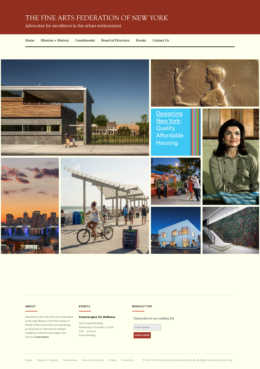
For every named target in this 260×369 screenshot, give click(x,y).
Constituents (85, 40)
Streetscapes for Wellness (97, 317)
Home (29, 40)
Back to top (226, 360)
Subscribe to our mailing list (154, 318)
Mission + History (55, 40)
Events (141, 40)
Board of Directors (115, 40)
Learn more (42, 336)
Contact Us (160, 40)
